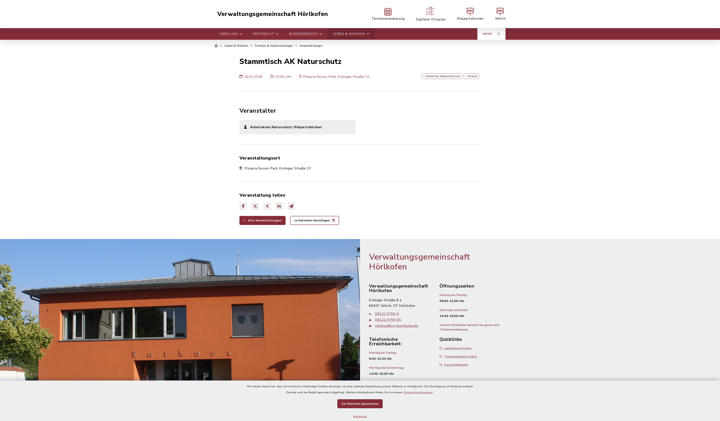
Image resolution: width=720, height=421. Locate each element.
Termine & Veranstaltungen (273, 46)
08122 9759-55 (388, 320)
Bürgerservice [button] (303, 34)
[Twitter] (255, 206)
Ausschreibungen (456, 365)
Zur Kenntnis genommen (360, 404)
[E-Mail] (291, 206)
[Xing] (267, 206)
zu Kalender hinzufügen (312, 220)
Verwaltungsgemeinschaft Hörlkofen (272, 14)
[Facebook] (243, 206)
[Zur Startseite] (216, 45)
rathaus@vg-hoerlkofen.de (396, 326)
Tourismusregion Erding (460, 356)
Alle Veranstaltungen (264, 220)
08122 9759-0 (387, 314)
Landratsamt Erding (458, 348)
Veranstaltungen (311, 46)
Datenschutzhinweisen (418, 392)
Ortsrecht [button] (263, 34)
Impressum (360, 416)
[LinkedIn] (279, 206)
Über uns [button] (229, 34)
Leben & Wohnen (236, 46)
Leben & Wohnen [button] (349, 34)
